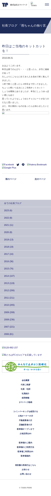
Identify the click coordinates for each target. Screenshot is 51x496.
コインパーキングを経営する (25, 411)
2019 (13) (8, 239)
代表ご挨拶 (25, 385)
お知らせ (25, 469)
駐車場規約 (25, 456)
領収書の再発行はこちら (25, 465)
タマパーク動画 (25, 402)
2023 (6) (8, 210)
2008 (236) (9, 319)
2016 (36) (8, 261)
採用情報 (25, 398)
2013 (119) (9, 283)
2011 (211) (9, 298)
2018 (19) (8, 247)
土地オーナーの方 (25, 416)
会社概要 (25, 380)
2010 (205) (9, 305)
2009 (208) (9, 312)
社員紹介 (25, 393)
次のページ (40, 179)
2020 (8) (8, 232)
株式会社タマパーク (18, 5)
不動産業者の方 (25, 420)
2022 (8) (8, 218)
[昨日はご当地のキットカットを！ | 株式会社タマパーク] (37, 164)
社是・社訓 (25, 389)
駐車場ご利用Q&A (25, 451)
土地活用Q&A (25, 433)
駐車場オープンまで (25, 429)
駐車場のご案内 (25, 443)
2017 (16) (8, 254)
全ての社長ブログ (12, 203)
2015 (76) (8, 268)
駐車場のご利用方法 (25, 447)
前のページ (10, 179)
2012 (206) (9, 290)
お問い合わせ (25, 474)
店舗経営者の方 (25, 425)
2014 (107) (9, 276)
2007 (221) (9, 327)
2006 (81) (8, 334)
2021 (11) (8, 225)
